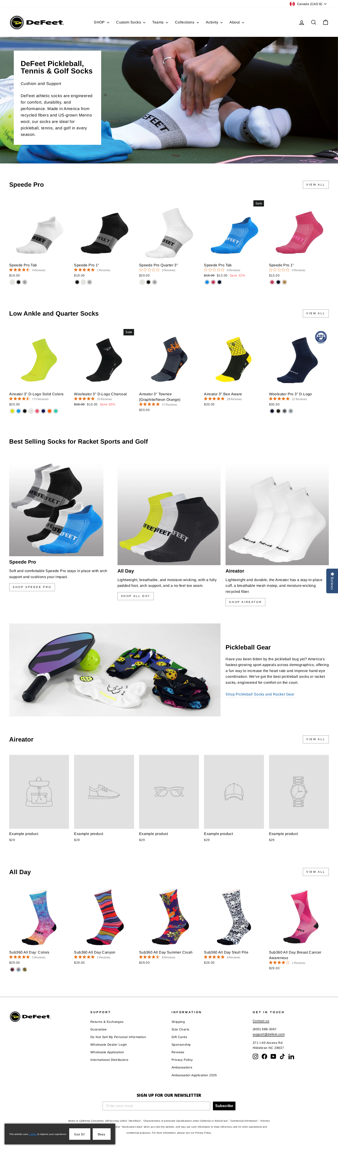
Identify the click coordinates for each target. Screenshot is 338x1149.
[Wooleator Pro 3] (272, 411)
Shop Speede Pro (32, 587)
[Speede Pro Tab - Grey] (25, 282)
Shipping (178, 1022)
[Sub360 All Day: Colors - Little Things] (25, 969)
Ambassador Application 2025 (194, 1075)
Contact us (261, 1021)
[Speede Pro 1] (77, 282)
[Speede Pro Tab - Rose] (213, 282)
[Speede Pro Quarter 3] (142, 282)
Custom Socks (129, 22)
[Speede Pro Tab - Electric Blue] (207, 282)
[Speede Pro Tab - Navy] (219, 282)
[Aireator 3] (12, 411)
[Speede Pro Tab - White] (12, 282)
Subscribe (224, 1106)
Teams (158, 22)
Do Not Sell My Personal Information (118, 1037)
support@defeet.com (269, 1034)
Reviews (178, 1052)
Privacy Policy (182, 1060)
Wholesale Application (107, 1052)
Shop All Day (135, 596)
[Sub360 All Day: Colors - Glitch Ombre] (18, 969)
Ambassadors (182, 1067)
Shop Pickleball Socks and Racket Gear (260, 694)
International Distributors (109, 1060)
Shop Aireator (245, 602)
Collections (185, 22)
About (235, 22)
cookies (33, 1134)
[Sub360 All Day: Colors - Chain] (12, 969)
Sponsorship (181, 1044)
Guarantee (98, 1029)
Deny (102, 1134)
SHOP (100, 22)
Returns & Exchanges (107, 1022)
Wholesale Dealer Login (108, 1044)
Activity (212, 22)
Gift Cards (179, 1037)
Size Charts (180, 1029)
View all (315, 184)
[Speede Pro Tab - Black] (18, 282)
